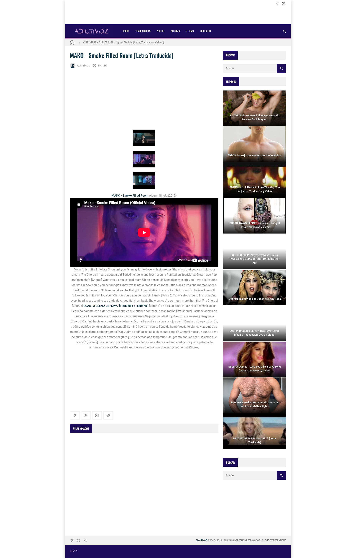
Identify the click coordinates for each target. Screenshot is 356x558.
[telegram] (108, 415)
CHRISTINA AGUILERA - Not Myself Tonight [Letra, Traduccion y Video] (123, 42)
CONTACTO (205, 31)
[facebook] (277, 3)
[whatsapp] (97, 415)
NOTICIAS (175, 31)
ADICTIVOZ (83, 65)
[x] (283, 3)
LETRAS (190, 31)
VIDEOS (160, 31)
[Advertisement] (178, 15)
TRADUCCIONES (143, 31)
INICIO (126, 31)
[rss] (85, 540)
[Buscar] (284, 31)
